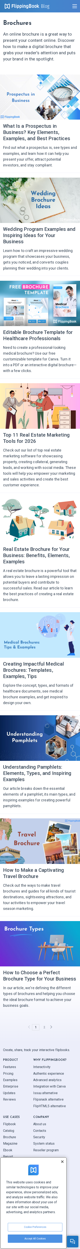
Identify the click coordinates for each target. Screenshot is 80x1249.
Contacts (39, 1131)
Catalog (8, 1131)
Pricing (8, 1074)
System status (44, 1144)
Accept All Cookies (35, 1238)
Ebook (7, 1150)
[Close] (62, 1161)
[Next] (51, 1027)
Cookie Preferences (35, 1227)
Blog (45, 6)
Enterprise (10, 1087)
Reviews (9, 1099)
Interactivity (41, 1067)
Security (39, 1137)
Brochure (9, 1137)
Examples (10, 1080)
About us (39, 1124)
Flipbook (9, 1124)
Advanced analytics (47, 1080)
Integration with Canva (49, 1087)
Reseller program (46, 1150)
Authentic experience (48, 1074)
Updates (9, 1093)
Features (9, 1067)
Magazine (10, 1144)
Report (8, 1157)
